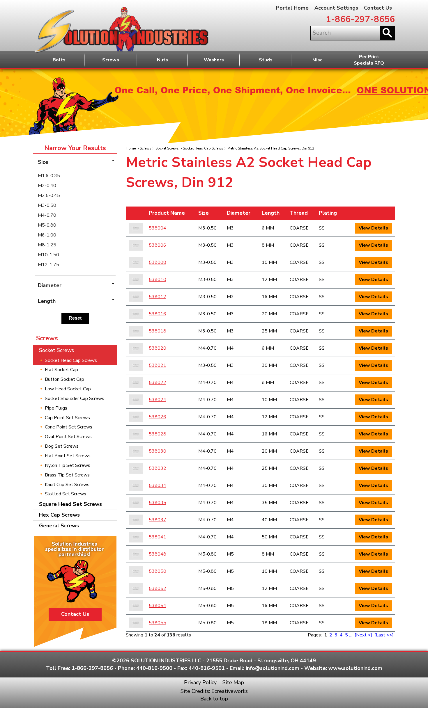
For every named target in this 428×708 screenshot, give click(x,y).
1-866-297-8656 (360, 19)
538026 (157, 417)
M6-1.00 (47, 235)
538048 (157, 554)
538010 (157, 279)
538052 (157, 588)
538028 (157, 434)
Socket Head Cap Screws (203, 148)
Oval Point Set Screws (68, 436)
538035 (157, 502)
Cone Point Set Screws (68, 427)
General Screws (59, 525)
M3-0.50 (47, 205)
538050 (157, 571)
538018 (157, 331)
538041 (157, 537)
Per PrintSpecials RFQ (369, 60)
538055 (157, 623)
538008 (157, 262)
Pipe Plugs (56, 408)
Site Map (233, 682)
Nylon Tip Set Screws (67, 465)
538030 (157, 451)
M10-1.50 (48, 255)
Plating (328, 212)
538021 (157, 365)
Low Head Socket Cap (68, 389)
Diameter (238, 212)
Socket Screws (167, 148)
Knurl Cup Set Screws (67, 484)
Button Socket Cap (64, 379)
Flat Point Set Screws (68, 456)
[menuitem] (75, 176)
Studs (266, 60)
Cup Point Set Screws (67, 418)
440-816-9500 (154, 668)
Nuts (162, 60)
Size (203, 212)
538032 (157, 468)
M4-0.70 (47, 215)
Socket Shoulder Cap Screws (74, 398)
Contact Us (378, 7)
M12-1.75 (48, 265)
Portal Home (292, 7)
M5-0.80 (47, 225)
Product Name (167, 212)
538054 (157, 605)
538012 (157, 296)
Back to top (214, 698)
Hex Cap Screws (59, 514)
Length (271, 212)
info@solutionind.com (272, 668)
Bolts (59, 60)
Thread (299, 212)
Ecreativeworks (229, 691)
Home (131, 148)
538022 (157, 382)
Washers (214, 60)
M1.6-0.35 (49, 175)
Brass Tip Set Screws (67, 475)
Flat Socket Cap (61, 370)
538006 (157, 245)
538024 (157, 399)
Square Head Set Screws (70, 504)
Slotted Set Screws (65, 494)
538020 (157, 348)
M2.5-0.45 (49, 195)
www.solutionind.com (355, 668)
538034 (157, 485)
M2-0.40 (47, 185)
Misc (317, 60)
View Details (373, 228)
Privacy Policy (200, 682)
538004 (157, 228)
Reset (75, 318)
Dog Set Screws (62, 446)
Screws (110, 60)
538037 (157, 520)
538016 (157, 314)
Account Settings (336, 7)
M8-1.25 (47, 245)
